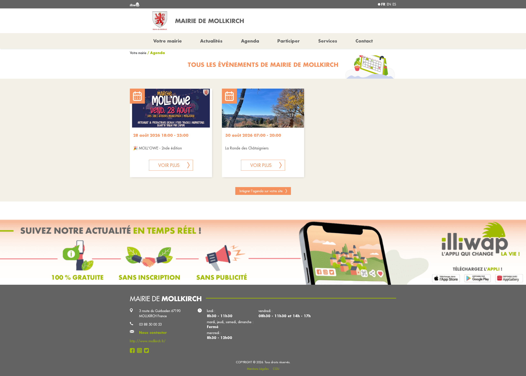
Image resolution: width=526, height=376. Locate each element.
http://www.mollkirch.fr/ (148, 341)
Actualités (211, 41)
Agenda (250, 41)
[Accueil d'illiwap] (183, 4)
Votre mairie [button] (167, 41)
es (394, 4)
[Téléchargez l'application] (263, 252)
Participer (288, 41)
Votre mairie (138, 53)
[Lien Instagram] (140, 350)
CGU (276, 369)
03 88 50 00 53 (150, 324)
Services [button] (327, 41)
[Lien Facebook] (133, 350)
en (389, 4)
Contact (364, 41)
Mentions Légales (258, 369)
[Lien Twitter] (147, 350)
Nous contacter (153, 332)
